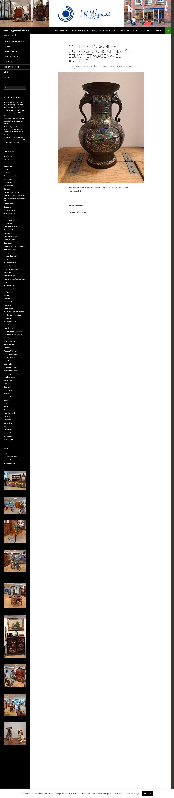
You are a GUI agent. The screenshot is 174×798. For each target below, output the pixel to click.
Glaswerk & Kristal (10, 236)
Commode (8, 179)
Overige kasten (9, 341)
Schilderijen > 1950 (11, 367)
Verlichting (8, 423)
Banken (7, 163)
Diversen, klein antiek (11, 192)
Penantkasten (9, 344)
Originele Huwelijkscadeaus (14, 338)
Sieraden (7, 384)
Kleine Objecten (9, 289)
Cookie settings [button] (132, 793)
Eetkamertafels (9, 210)
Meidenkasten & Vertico (12, 315)
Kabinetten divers (10, 266)
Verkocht (7, 420)
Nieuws (7, 77)
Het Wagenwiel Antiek (16, 30)
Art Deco (7, 159)
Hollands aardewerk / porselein (15, 246)
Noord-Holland (9, 328)
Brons (6, 169)
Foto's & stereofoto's (11, 220)
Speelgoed (7, 387)
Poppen (7, 348)
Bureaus (7, 173)
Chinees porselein (10, 176)
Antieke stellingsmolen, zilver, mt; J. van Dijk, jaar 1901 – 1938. (14, 112)
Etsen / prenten (9, 213)
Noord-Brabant (9, 325)
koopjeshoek (8, 299)
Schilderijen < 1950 (11, 371)
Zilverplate (8, 433)
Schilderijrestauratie (11, 374)
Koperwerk (8, 302)
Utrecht (7, 416)
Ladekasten (8, 305)
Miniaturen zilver (10, 321)
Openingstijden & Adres (128, 30)
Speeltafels (8, 390)
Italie (6, 259)
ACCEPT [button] (147, 793)
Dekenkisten (8, 186)
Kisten (6, 282)
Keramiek (7, 272)
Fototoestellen (9, 230)
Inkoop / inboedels (11, 67)
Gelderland (8, 233)
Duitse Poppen (9, 204)
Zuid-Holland (9, 439)
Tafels (6, 400)
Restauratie (8, 62)
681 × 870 (88, 66)
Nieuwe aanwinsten (107, 30)
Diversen (7, 189)
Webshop (159, 30)
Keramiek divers (9, 276)
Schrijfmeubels (9, 377)
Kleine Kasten (9, 285)
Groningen (8, 243)
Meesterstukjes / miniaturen (14, 312)
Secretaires (8, 380)
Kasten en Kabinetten (11, 269)
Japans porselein (10, 263)
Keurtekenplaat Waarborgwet (14, 279)
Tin (5, 410)
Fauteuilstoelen (9, 217)
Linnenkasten (9, 308)
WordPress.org (9, 463)
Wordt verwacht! (11, 57)
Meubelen (7, 318)
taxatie (6, 403)
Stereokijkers (8, 397)
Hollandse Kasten (10, 249)
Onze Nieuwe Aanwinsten (14, 41)
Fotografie (8, 223)
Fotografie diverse (10, 227)
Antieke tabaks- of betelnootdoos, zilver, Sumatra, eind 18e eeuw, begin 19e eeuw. (15, 139)
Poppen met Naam (10, 354)
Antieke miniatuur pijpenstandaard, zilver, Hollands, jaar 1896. (14, 121)
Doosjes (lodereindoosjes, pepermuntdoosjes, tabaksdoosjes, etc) (14, 197)
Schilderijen (8, 364)
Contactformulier (60, 30)
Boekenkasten (9, 166)
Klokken (7, 295)
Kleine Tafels (8, 292)
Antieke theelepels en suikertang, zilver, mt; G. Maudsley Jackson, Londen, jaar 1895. (14, 104)
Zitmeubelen (8, 436)
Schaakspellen (9, 361)
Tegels (6, 407)
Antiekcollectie (10, 51)
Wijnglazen (8, 429)
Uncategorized (9, 413)
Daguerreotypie (9, 182)
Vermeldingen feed (10, 456)
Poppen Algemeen (10, 351)
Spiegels (7, 393)
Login (6, 453)
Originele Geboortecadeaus (14, 335)
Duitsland (7, 207)
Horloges (7, 253)
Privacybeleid (146, 30)
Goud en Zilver (9, 240)
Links (94, 30)
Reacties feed (8, 460)
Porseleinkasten (9, 357)
